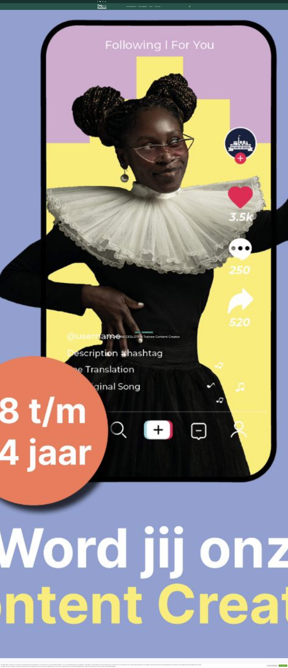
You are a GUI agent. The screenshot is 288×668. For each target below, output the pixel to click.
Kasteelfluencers (147, 332)
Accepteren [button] (283, 665)
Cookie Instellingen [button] (272, 665)
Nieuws (137, 332)
